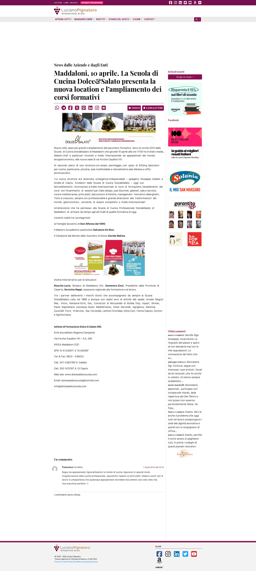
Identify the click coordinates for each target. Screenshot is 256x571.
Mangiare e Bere (83, 19)
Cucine (136, 19)
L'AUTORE (58, 3)
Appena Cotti (63, 19)
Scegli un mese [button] (184, 77)
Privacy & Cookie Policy (64, 562)
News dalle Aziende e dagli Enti (81, 64)
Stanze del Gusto (119, 19)
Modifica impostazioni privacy (86, 562)
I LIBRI (65, 3)
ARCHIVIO (74, 3)
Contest (149, 19)
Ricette (100, 19)
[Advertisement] (128, 41)
